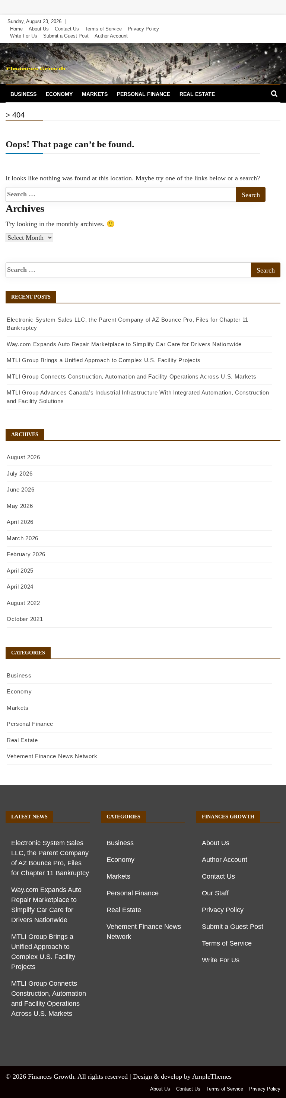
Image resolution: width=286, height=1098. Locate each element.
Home (16, 29)
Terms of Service (103, 29)
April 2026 (20, 522)
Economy (59, 94)
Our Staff (215, 893)
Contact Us (67, 29)
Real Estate (197, 94)
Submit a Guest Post (66, 36)
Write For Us (23, 36)
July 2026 (19, 473)
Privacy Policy (143, 29)
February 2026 (26, 554)
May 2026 (20, 506)
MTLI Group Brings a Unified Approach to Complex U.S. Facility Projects (104, 360)
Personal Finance (143, 94)
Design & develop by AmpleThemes (182, 1076)
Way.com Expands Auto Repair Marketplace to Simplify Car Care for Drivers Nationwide (124, 344)
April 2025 (20, 570)
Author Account (111, 36)
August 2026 (23, 457)
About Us (39, 29)
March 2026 (22, 538)
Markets (95, 94)
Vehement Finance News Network (52, 756)
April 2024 (20, 586)
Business (23, 94)
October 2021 (25, 619)
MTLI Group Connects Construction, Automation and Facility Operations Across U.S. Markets (132, 376)
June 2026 (20, 489)
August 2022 (23, 603)
